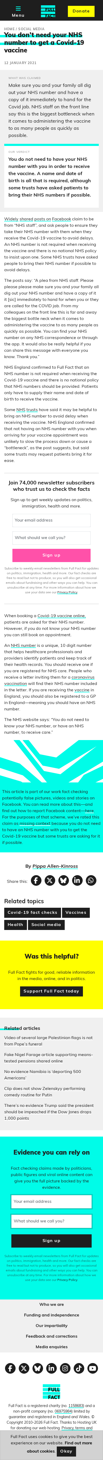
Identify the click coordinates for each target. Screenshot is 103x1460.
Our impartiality (52, 1326)
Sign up (51, 555)
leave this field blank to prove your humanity (22, 1143)
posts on (42, 219)
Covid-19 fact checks (33, 913)
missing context (35, 824)
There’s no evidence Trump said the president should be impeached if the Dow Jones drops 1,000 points (49, 1112)
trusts (32, 410)
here (89, 811)
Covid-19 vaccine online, (62, 616)
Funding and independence (51, 1315)
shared (26, 219)
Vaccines (76, 913)
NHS (20, 410)
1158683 (75, 1406)
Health (16, 925)
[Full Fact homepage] (48, 11)
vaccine (82, 690)
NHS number (23, 646)
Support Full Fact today (51, 991)
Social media (46, 925)
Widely (11, 219)
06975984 (63, 1412)
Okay (66, 1451)
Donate (81, 11)
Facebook (61, 219)
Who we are (51, 1305)
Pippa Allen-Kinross (55, 866)
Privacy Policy (67, 592)
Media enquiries (52, 1347)
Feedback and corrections (51, 1336)
